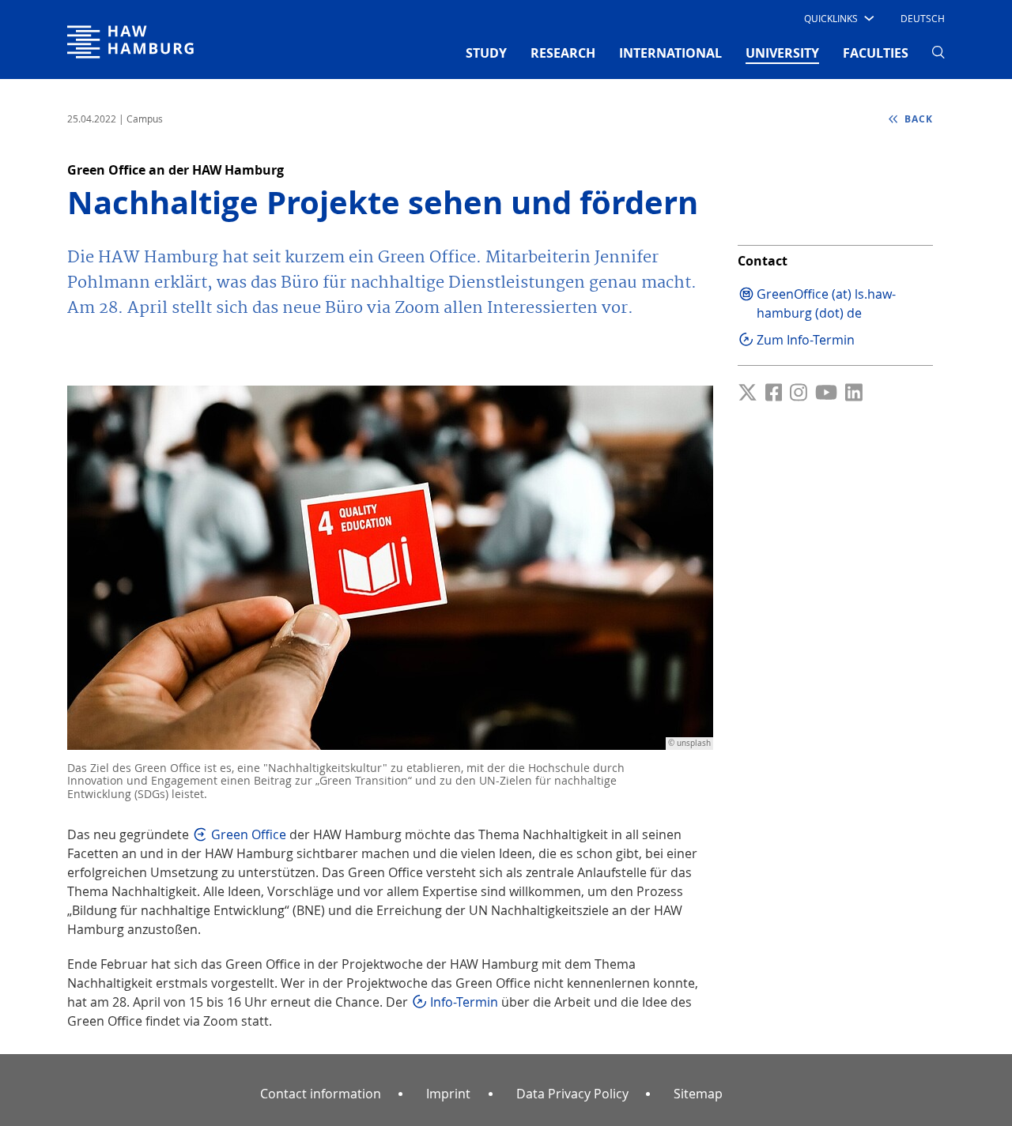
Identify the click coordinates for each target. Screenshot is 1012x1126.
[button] (837, 18)
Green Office (248, 834)
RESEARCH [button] (563, 53)
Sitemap (698, 1093)
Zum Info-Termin (806, 339)
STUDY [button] (486, 53)
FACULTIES (875, 53)
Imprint (448, 1093)
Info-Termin (464, 1002)
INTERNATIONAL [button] (670, 53)
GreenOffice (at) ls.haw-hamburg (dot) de (826, 303)
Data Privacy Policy (572, 1093)
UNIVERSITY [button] (782, 52)
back (917, 119)
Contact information (320, 1093)
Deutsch (923, 18)
